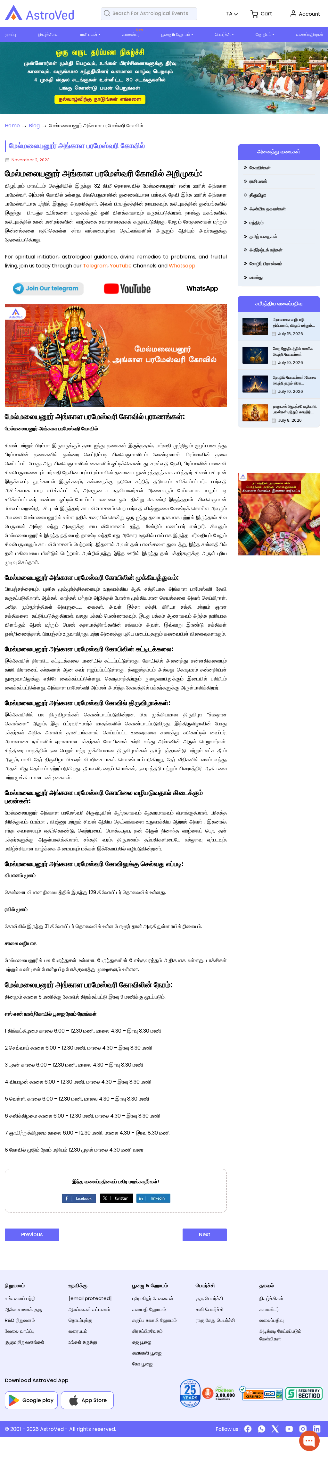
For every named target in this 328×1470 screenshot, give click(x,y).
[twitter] (115, 1198)
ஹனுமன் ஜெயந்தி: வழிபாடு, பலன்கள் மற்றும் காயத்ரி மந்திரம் (295, 409)
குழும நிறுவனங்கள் (24, 1342)
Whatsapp (182, 265)
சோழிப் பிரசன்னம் (266, 263)
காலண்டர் (131, 34)
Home (12, 125)
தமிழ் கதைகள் (263, 236)
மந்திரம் (257, 222)
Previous (32, 1234)
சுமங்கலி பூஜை (147, 1352)
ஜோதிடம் (263, 34)
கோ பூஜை (142, 1363)
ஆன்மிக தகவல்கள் (268, 209)
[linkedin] (152, 1198)
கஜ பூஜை (142, 1342)
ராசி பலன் (88, 34)
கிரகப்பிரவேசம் (147, 1331)
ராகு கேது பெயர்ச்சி (215, 1320)
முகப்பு (10, 34)
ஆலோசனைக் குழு (23, 1309)
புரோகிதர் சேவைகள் (152, 1298)
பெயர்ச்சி (223, 34)
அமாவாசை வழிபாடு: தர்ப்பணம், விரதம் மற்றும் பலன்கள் (292, 322)
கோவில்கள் (260, 168)
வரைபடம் (78, 1331)
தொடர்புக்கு (80, 1320)
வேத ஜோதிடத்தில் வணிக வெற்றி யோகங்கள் (293, 351)
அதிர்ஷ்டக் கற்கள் (266, 250)
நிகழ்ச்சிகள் (48, 34)
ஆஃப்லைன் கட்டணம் (89, 1309)
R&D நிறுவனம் (20, 1320)
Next (204, 1234)
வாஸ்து (256, 277)
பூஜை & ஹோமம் (175, 34)
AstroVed (52, 1429)
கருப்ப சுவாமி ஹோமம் (154, 1320)
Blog (34, 125)
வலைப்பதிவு (271, 1320)
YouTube (121, 265)
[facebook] (78, 1198)
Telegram (95, 265)
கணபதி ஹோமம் (149, 1309)
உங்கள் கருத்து (83, 1342)
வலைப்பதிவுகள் (309, 34)
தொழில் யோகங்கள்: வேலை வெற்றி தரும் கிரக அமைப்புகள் (294, 380)
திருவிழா (258, 195)
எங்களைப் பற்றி (20, 1298)
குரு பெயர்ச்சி (209, 1298)
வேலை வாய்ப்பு (20, 1331)
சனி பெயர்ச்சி (210, 1309)
